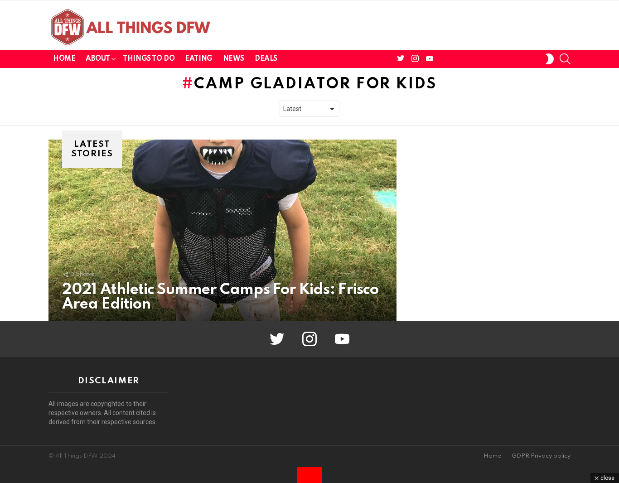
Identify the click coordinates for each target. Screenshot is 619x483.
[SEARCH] (565, 59)
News (233, 59)
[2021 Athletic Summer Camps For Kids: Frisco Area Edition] (222, 230)
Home (64, 59)
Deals (266, 59)
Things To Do (148, 59)
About (98, 59)
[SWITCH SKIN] (549, 59)
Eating (198, 59)
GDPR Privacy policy (541, 456)
